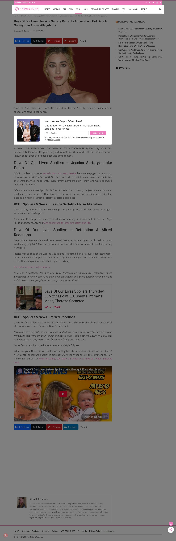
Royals (115, 9)
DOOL (78, 9)
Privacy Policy (95, 531)
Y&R (86, 9)
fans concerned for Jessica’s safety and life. (67, 222)
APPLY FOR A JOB (68, 531)
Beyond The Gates (100, 9)
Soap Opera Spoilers (30, 531)
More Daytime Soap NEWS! (131, 22)
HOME (47, 9)
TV (123, 9)
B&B (71, 9)
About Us (45, 531)
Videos (56, 9)
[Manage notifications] (6, 535)
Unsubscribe (109, 531)
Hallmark (133, 9)
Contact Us (82, 531)
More (144, 9)
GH (64, 9)
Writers (55, 531)
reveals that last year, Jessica (59, 173)
